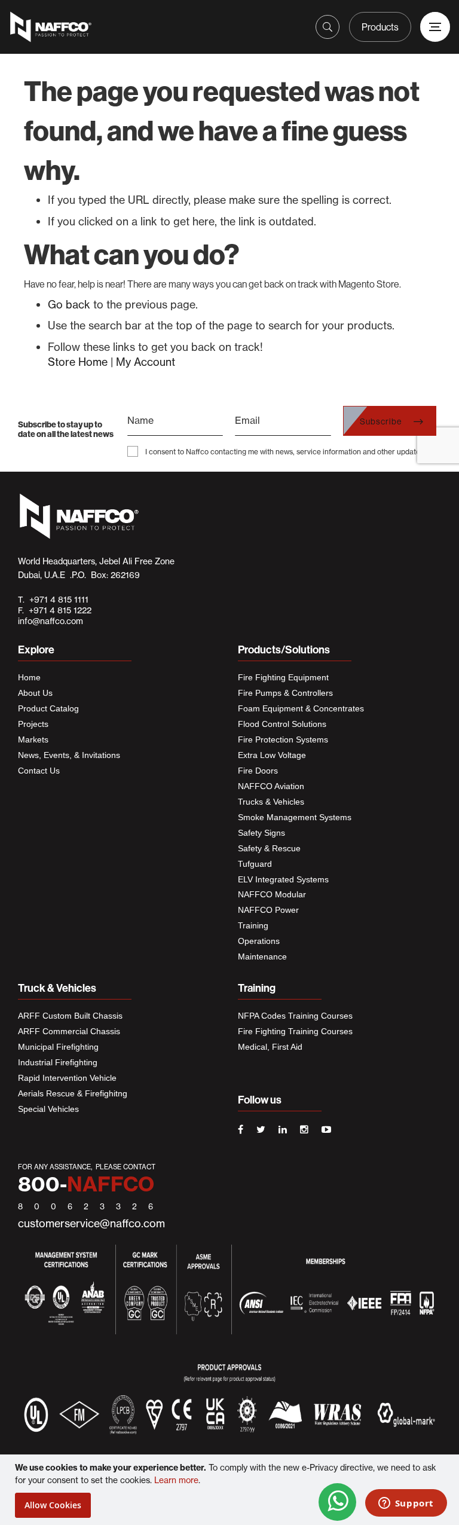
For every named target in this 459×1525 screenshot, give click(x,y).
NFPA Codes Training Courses (295, 1015)
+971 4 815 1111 (56, 599)
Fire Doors (258, 770)
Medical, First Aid (270, 1047)
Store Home (78, 362)
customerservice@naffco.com (91, 1223)
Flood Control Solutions (282, 724)
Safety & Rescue (269, 848)
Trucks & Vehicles (271, 801)
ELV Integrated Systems (283, 879)
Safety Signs (261, 833)
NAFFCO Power (268, 910)
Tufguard (255, 864)
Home (29, 677)
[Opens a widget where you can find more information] (406, 1504)
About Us (35, 693)
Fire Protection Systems (283, 739)
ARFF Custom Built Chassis (70, 1015)
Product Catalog (48, 708)
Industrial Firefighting (57, 1062)
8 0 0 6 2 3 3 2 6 (88, 1206)
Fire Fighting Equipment (283, 677)
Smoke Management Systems (294, 817)
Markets (33, 739)
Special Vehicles (48, 1109)
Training (253, 925)
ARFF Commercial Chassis (69, 1031)
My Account (145, 362)
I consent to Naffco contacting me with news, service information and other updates (284, 451)
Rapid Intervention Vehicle (67, 1078)
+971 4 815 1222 (57, 610)
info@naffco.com (50, 621)
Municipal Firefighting (58, 1047)
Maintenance (262, 956)
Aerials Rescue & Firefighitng (72, 1093)
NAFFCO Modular (272, 894)
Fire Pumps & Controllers (285, 693)
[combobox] (216, 23)
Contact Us (39, 770)
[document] (231, 1490)
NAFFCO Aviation (271, 786)
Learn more (176, 1480)
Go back (69, 304)
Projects (33, 724)
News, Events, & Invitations (69, 755)
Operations (259, 941)
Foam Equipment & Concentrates (301, 708)
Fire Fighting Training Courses (295, 1031)
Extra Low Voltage (272, 755)
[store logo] (64, 27)
